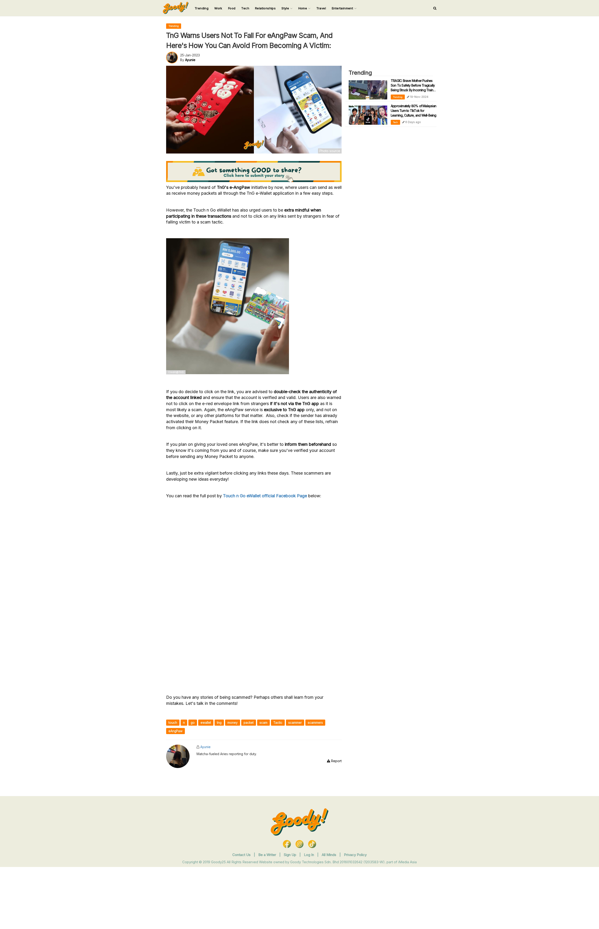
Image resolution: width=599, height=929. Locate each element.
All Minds (329, 854)
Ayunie (205, 747)
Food (232, 8)
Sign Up (290, 854)
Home (303, 8)
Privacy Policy (355, 854)
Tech (245, 8)
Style (285, 8)
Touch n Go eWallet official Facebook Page (265, 495)
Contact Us (241, 854)
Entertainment (343, 8)
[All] (434, 8)
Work (218, 8)
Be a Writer (267, 854)
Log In (309, 854)
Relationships (265, 8)
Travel (321, 8)
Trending (201, 8)
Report (336, 761)
